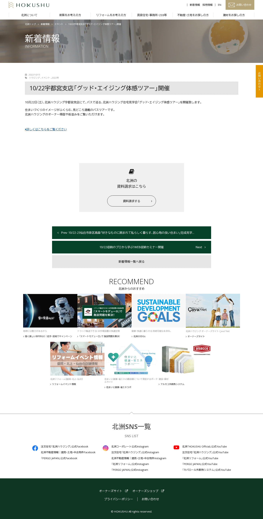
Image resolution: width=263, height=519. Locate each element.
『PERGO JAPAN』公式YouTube (199, 464)
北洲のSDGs (139, 336)
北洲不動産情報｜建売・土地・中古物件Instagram (138, 458)
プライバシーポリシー (118, 499)
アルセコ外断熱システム (172, 384)
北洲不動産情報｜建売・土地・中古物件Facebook (68, 452)
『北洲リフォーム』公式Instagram (130, 464)
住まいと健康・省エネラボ (118, 387)
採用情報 (207, 5)
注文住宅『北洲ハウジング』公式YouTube (205, 452)
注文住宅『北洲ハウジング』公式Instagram (135, 452)
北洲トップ (30, 24)
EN (219, 5)
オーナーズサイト (196, 336)
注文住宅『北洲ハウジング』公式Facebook (64, 446)
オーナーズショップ (145, 491)
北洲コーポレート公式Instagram (130, 446)
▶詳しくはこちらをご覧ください (46, 129)
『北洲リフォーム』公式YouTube (200, 458)
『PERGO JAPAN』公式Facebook (59, 458)
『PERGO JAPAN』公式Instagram (129, 469)
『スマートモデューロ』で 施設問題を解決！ (99, 336)
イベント (59, 24)
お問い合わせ (259, 80)
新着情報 (195, 5)
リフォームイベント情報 (64, 384)
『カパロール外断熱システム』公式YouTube (206, 469)
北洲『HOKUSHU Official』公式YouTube (204, 446)
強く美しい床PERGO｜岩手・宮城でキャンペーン (48, 336)
